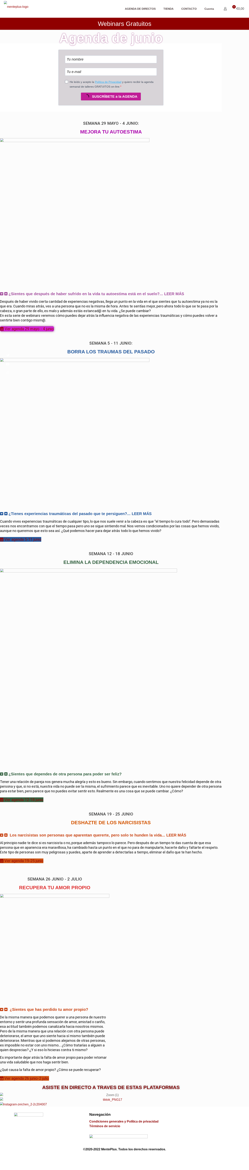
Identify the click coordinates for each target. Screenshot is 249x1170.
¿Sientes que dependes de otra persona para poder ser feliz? (65, 774)
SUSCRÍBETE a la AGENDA (114, 96)
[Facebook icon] (114, 1157)
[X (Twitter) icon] (121, 1157)
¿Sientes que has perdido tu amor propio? (49, 1009)
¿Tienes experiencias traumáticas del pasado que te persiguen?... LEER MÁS (80, 514)
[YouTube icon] (128, 1157)
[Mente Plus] (16, 8)
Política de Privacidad (108, 81)
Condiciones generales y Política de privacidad (124, 1121)
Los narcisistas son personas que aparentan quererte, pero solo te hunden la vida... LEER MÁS (98, 835)
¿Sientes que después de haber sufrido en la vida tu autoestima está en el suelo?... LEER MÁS (96, 294)
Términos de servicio (104, 1126)
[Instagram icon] (135, 1157)
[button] (111, 293)
